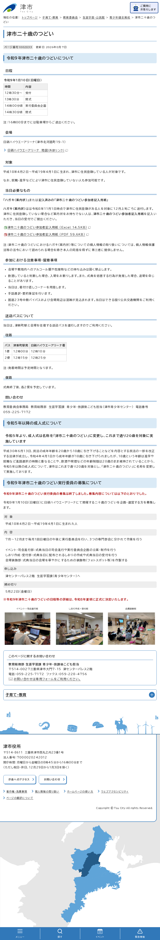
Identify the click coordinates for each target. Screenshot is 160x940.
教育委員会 (70, 17)
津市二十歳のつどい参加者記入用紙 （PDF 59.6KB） (46, 234)
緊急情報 (140, 937)
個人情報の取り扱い (47, 791)
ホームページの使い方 (80, 791)
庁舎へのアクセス (19, 779)
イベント (100, 937)
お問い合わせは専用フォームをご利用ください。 (47, 679)
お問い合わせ (52, 779)
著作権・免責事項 (16, 791)
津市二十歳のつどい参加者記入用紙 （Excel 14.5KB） (47, 227)
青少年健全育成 (120, 17)
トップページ (30, 17)
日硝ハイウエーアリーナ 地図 (36, 150)
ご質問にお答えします (148, 8)
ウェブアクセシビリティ (115, 791)
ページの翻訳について (19, 798)
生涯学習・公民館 (94, 17)
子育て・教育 (50, 17)
